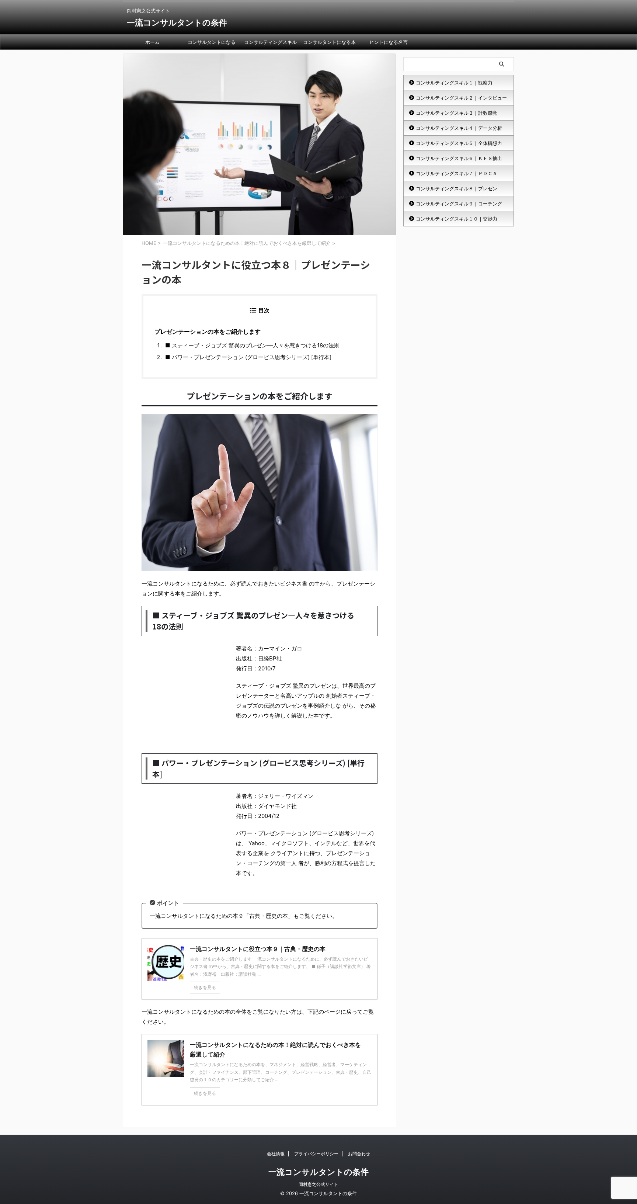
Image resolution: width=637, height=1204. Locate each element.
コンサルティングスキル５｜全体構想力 (459, 143)
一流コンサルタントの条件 (177, 22)
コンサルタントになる (212, 42)
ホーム (152, 42)
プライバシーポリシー (316, 1153)
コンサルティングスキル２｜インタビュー (461, 98)
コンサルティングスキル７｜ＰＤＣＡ (456, 173)
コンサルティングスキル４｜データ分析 (459, 128)
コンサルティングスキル (270, 42)
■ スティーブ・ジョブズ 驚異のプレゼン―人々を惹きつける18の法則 (252, 345)
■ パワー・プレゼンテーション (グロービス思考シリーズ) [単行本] (248, 357)
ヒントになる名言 (388, 42)
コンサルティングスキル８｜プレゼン (456, 188)
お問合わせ (359, 1153)
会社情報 (276, 1153)
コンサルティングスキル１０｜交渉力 (456, 219)
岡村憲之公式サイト (318, 1184)
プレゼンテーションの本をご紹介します (207, 331)
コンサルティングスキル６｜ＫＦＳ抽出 (459, 158)
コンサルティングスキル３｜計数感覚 (456, 113)
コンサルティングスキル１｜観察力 (454, 83)
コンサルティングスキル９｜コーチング (459, 204)
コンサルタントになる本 (329, 42)
